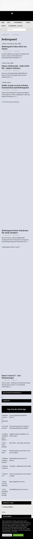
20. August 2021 (7, 70)
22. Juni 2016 (6, 380)
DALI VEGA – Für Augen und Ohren (19, 443)
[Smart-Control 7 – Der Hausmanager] (16, 310)
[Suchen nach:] (16, 29)
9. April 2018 (6, 90)
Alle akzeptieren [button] (18, 535)
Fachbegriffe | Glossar (15, 25)
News (8, 22)
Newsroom (17, 51)
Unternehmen (18, 22)
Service (3, 25)
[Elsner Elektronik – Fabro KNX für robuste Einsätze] (16, 63)
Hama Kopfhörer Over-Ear (17, 481)
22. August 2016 (7, 235)
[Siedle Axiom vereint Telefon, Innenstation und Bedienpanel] (16, 82)
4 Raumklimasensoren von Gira (18, 489)
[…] (21, 57)
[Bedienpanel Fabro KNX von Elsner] (16, 44)
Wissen (28, 22)
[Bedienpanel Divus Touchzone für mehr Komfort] (16, 165)
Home (2, 22)
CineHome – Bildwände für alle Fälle (20, 466)
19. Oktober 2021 (7, 51)
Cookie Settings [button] (7, 535)
